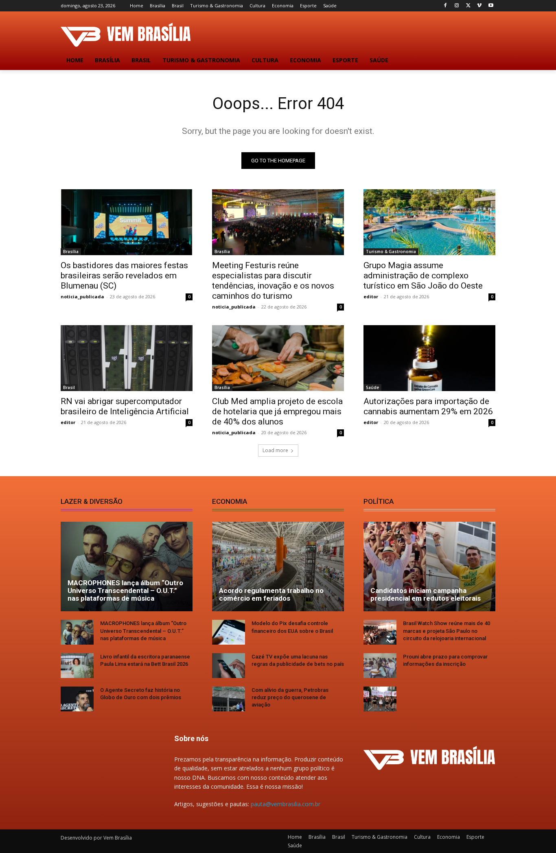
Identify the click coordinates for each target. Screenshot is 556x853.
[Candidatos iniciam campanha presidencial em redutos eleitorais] (429, 566)
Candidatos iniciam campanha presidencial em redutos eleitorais (425, 594)
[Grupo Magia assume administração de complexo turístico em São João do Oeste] (429, 222)
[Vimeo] (479, 6)
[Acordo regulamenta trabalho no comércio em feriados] (278, 566)
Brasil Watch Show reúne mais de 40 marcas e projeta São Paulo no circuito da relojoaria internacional (446, 630)
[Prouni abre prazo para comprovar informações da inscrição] (379, 665)
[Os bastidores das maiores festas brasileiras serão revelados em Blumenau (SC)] (127, 222)
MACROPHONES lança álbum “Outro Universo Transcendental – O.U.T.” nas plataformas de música (125, 590)
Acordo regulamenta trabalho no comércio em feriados (271, 594)
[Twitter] (468, 6)
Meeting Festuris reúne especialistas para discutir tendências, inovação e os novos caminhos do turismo (273, 280)
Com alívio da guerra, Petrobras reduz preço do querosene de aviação (290, 697)
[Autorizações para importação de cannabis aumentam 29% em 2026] (429, 358)
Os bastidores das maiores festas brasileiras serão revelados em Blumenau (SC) (124, 275)
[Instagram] (457, 6)
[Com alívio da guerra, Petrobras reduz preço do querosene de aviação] (228, 699)
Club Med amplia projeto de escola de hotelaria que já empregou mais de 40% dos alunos (277, 411)
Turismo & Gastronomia (391, 251)
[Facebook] (445, 6)
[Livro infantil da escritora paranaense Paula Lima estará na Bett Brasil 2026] (77, 665)
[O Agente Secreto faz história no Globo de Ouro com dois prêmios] (77, 699)
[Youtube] (490, 6)
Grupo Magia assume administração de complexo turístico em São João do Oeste (423, 275)
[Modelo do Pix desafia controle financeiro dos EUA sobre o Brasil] (228, 632)
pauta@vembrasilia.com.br (285, 804)
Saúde (372, 387)
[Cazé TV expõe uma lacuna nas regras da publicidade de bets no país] (228, 665)
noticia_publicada (82, 296)
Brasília (71, 251)
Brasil (69, 387)
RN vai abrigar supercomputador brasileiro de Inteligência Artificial (125, 406)
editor (370, 296)
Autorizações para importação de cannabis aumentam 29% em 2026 (428, 406)
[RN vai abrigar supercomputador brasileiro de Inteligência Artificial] (127, 358)
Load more (275, 450)
